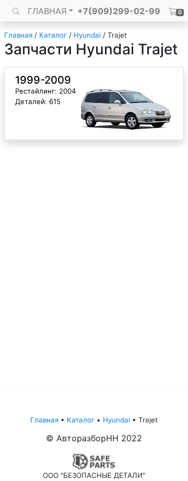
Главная (18, 35)
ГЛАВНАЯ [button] (47, 11)
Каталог (53, 35)
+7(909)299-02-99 (118, 11)
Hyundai (87, 35)
